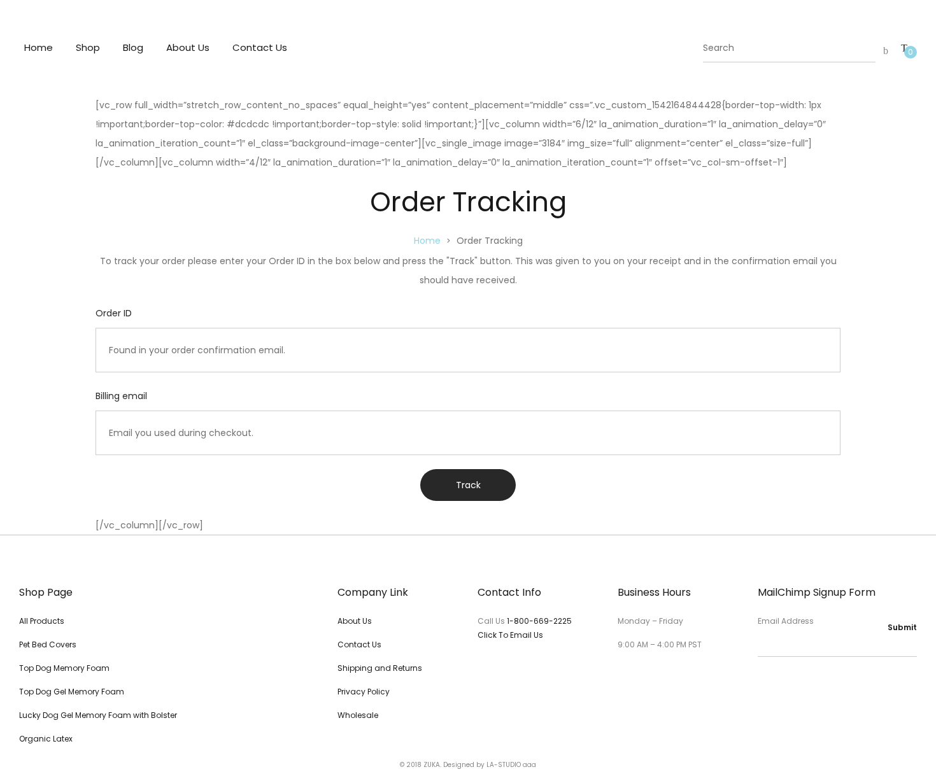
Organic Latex (46, 738)
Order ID (114, 313)
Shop (88, 47)
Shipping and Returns (379, 668)
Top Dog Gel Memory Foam (71, 691)
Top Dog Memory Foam (64, 668)
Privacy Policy (363, 691)
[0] (904, 47)
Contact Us (259, 47)
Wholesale (357, 715)
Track (468, 485)
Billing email (121, 396)
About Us (187, 47)
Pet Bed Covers (47, 644)
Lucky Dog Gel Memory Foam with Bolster (98, 715)
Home (38, 47)
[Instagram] (783, 683)
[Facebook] (762, 683)
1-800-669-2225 (539, 621)
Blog (133, 47)
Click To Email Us (510, 635)
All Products (41, 621)
